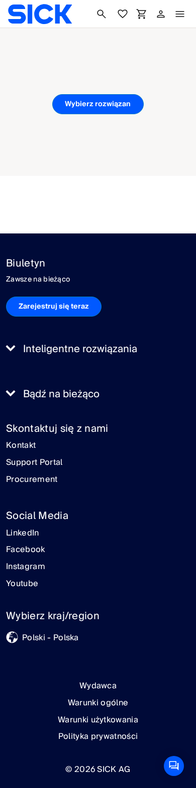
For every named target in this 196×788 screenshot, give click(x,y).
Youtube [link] (22, 584)
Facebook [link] (25, 550)
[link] (40, 14)
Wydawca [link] (98, 686)
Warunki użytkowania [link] (98, 720)
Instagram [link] (25, 567)
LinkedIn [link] (22, 533)
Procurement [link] (32, 479)
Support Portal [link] (34, 462)
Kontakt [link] (21, 445)
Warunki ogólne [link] (98, 703)
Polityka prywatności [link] (98, 736)
